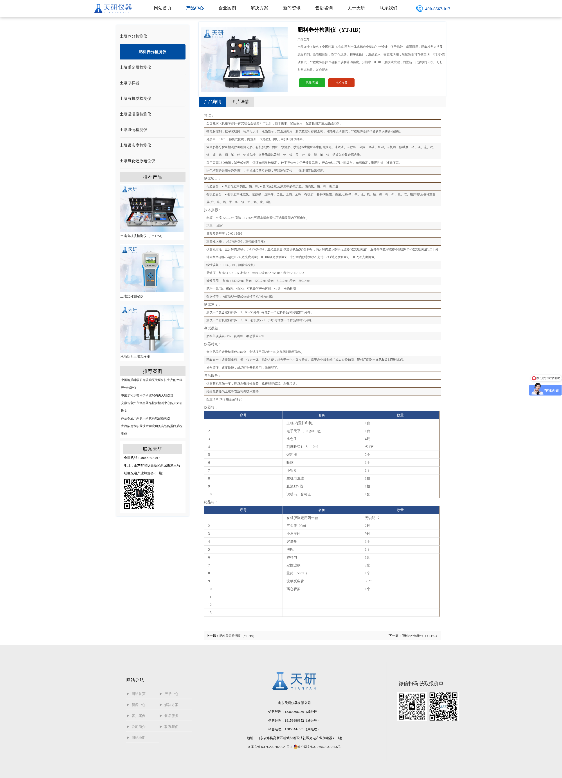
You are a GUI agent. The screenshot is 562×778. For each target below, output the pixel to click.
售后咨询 (324, 7)
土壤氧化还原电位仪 (137, 161)
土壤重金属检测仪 (135, 67)
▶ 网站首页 (136, 694)
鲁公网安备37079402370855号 (319, 747)
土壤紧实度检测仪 (135, 145)
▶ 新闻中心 (136, 705)
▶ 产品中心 (168, 694)
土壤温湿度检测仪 (135, 114)
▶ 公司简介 (136, 727)
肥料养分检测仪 (152, 52)
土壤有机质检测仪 (135, 98)
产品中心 (195, 7)
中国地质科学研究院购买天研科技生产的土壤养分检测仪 (151, 383)
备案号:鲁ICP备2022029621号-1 (270, 747)
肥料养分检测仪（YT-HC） (420, 636)
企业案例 (227, 7)
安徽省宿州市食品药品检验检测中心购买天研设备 (151, 406)
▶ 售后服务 (168, 716)
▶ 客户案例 (136, 716)
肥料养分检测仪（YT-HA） (237, 636)
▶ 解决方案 (168, 705)
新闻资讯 (292, 7)
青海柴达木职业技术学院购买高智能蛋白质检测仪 (151, 429)
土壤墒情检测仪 (133, 130)
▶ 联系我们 (168, 727)
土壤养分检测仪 (133, 36)
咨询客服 (312, 82)
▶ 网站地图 (136, 738)
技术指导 (341, 82)
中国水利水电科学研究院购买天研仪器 (147, 395)
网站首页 (162, 7)
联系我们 (388, 7)
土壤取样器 (129, 83)
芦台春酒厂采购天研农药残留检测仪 (145, 418)
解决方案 (259, 7)
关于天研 (356, 7)
